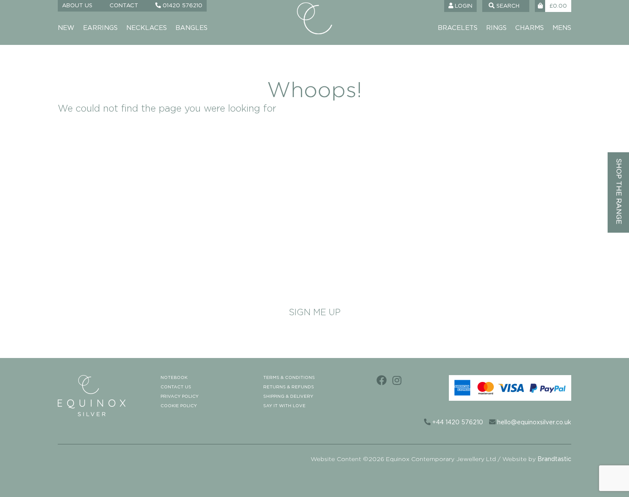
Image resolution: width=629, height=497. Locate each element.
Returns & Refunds (288, 387)
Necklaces (146, 28)
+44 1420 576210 (456, 423)
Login (462, 6)
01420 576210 (181, 6)
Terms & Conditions (289, 378)
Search (507, 6)
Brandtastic (554, 459)
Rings (496, 28)
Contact (124, 6)
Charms (529, 28)
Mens (561, 28)
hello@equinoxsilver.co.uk (533, 423)
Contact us (175, 387)
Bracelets (458, 28)
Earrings (100, 28)
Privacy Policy (179, 396)
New (66, 28)
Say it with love (284, 406)
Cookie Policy (178, 406)
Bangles (191, 28)
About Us (77, 6)
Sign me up (315, 312)
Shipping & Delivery (288, 396)
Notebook (173, 378)
